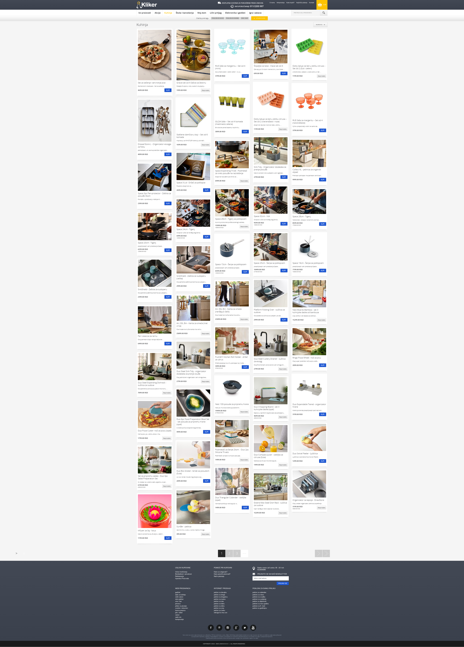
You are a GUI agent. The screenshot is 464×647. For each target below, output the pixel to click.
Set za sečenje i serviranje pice (151, 82)
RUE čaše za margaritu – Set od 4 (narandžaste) (308, 121)
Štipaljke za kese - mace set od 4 (268, 66)
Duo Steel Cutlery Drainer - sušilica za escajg (270, 360)
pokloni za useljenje (259, 599)
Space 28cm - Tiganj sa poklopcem (230, 219)
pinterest (219, 628)
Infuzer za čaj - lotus (147, 530)
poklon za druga (219, 595)
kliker (147, 4)
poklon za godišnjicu (260, 608)
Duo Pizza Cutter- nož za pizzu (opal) (154, 430)
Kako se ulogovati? (220, 572)
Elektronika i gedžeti (235, 12)
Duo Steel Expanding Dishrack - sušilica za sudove (152, 384)
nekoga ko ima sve (220, 613)
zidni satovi (179, 597)
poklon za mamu (219, 599)
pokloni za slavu (258, 595)
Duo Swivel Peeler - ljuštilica (305, 453)
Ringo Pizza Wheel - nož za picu (307, 357)
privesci (178, 604)
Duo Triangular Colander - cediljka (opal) (230, 498)
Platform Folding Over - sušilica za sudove (269, 311)
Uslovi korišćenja (181, 572)
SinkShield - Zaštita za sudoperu (152, 289)
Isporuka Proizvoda (182, 578)
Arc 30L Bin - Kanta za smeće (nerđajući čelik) (228, 310)
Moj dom (201, 12)
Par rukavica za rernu (147, 336)
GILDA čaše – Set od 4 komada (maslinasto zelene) (229, 122)
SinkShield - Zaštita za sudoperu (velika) (191, 277)
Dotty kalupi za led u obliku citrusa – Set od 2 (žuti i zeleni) (309, 67)
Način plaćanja (219, 576)
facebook (211, 628)
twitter (245, 628)
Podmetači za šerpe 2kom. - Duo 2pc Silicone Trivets (232, 451)
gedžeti (177, 592)
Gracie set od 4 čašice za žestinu (191, 82)
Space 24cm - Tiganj (186, 229)
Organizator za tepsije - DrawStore (308, 500)
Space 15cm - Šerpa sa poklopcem (230, 264)
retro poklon (179, 599)
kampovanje (179, 619)
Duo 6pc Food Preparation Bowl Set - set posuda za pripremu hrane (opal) (193, 422)
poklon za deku (219, 606)
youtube (253, 628)
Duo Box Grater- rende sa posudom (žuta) (193, 472)
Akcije (158, 12)
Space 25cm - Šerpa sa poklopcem (269, 263)
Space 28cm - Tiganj (302, 216)
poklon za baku (219, 604)
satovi (177, 615)
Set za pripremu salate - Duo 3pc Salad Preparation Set (153, 477)
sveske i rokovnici (181, 608)
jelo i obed (178, 613)
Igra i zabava (255, 12)
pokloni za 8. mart (259, 606)
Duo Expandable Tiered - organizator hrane (309, 405)
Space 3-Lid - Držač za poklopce (191, 182)
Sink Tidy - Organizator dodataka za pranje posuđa (270, 168)
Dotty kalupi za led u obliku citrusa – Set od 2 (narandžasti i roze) (270, 120)
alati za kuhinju (180, 595)
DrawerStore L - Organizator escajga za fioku (154, 145)
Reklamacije (179, 576)
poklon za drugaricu (221, 597)
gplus (236, 628)
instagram (228, 628)
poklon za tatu (219, 601)
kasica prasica (180, 610)
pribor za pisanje (181, 606)
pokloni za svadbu (259, 597)
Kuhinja (168, 12)
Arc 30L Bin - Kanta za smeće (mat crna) (192, 324)
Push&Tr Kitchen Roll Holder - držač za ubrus (231, 358)
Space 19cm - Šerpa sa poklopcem (308, 263)
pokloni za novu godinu (261, 604)
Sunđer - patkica (184, 526)
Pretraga (323, 13)
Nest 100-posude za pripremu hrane (232, 404)
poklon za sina (219, 608)
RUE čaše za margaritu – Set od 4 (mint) (230, 67)
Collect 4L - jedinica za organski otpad (307, 170)
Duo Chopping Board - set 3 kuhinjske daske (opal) (266, 408)
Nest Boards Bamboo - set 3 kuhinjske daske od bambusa (306, 311)
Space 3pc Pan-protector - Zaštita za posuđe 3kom (154, 194)
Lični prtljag (215, 12)
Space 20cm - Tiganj (147, 242)
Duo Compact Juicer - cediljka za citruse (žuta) (268, 456)
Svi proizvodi (144, 12)
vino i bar (178, 601)
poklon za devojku (220, 592)
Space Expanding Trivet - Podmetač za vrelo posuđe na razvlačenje (231, 172)
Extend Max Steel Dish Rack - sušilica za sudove (270, 504)
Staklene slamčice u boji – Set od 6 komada (192, 135)
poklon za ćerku (219, 610)
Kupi (168, 90)
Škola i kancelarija (185, 12)
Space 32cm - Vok (262, 216)
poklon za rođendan (259, 592)
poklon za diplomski (259, 601)
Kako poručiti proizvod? (222, 574)
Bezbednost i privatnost (183, 574)
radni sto (178, 617)
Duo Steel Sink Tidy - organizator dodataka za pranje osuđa (191, 372)
